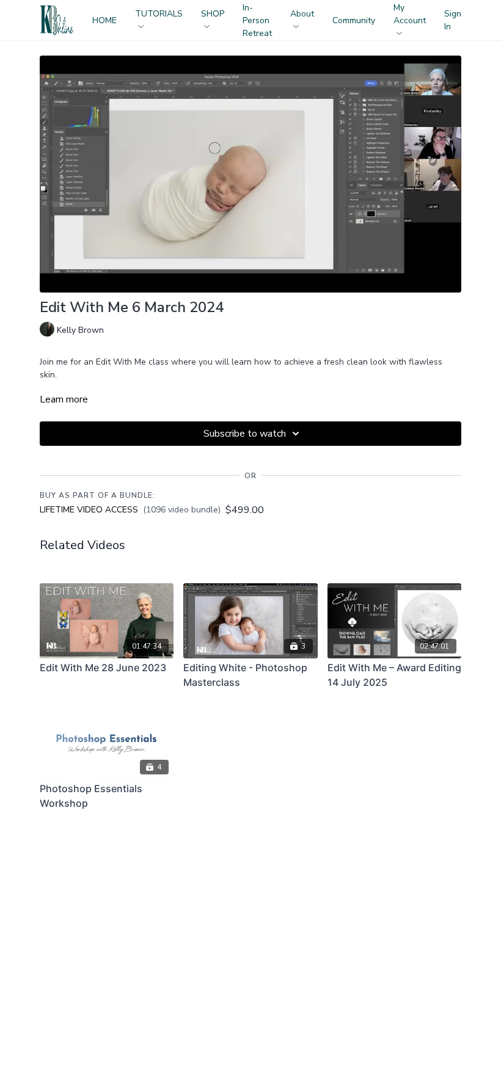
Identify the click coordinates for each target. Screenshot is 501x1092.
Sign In (452, 20)
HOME (104, 20)
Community (353, 20)
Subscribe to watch (244, 433)
